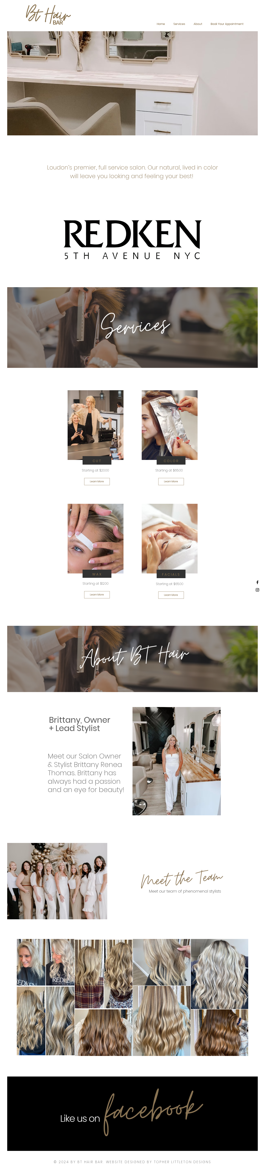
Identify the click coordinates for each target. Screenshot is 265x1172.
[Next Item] (246, 997)
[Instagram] (257, 590)
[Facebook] (257, 582)
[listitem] (95, 443)
